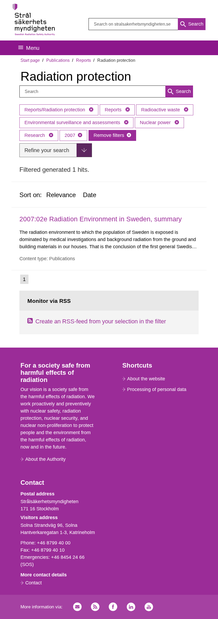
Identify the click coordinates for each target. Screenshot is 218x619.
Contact (33, 582)
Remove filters (109, 135)
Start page (30, 60)
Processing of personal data (156, 389)
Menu (32, 48)
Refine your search (46, 150)
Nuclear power (156, 122)
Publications (58, 60)
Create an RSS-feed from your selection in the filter (100, 321)
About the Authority (45, 459)
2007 (70, 135)
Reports (83, 60)
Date (89, 194)
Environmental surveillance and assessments (72, 122)
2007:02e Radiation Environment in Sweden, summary (100, 219)
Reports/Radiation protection (55, 109)
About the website (146, 378)
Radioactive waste (161, 109)
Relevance (61, 194)
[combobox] (147, 24)
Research (35, 135)
